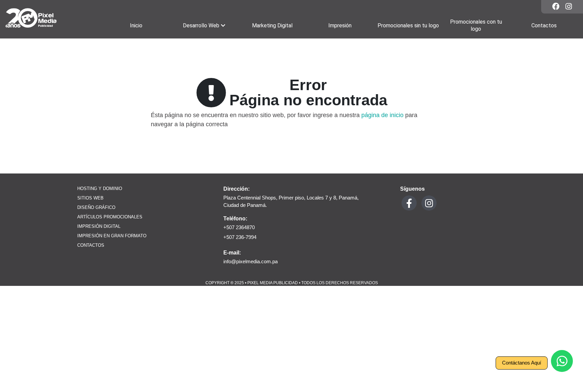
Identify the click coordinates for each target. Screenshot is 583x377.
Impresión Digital (98, 226)
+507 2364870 (239, 227)
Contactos (90, 245)
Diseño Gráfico (96, 207)
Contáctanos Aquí (521, 363)
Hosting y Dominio (99, 188)
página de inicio (382, 115)
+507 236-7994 (239, 237)
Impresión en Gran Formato (111, 236)
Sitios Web (90, 198)
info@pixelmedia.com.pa (250, 261)
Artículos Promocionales (109, 217)
